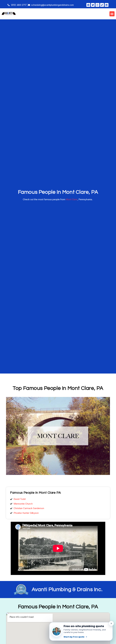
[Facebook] (88, 5)
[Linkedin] (106, 5)
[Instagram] (97, 5)
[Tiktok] (102, 5)
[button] (112, 13)
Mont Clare (71, 199)
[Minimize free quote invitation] (111, 623)
